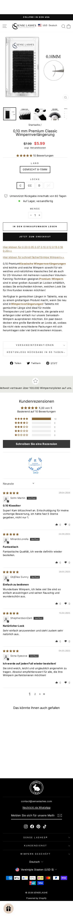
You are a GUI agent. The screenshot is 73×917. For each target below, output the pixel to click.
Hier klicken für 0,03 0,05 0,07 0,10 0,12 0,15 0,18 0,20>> (33, 249)
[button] (24, 155)
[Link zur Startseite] (24, 26)
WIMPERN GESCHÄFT (35, 854)
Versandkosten (38, 147)
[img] (11, 493)
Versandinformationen (35, 345)
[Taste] (60, 815)
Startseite (34, 124)
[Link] (36, 787)
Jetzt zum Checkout (35, 236)
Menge (35, 209)
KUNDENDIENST (35, 845)
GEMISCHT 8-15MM (35, 169)
